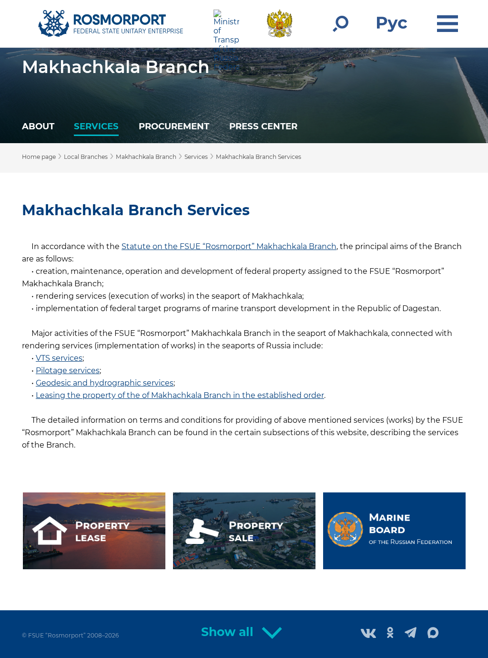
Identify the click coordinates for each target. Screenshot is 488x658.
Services (96, 126)
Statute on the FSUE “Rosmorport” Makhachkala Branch (229, 246)
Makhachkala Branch (116, 66)
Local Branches (86, 156)
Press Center (263, 126)
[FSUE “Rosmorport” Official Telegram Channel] (410, 633)
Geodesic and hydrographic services (104, 382)
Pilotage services (68, 370)
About (38, 126)
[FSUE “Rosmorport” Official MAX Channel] (433, 633)
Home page (39, 156)
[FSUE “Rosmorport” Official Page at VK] (368, 634)
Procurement (174, 126)
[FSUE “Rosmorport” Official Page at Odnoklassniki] (390, 633)
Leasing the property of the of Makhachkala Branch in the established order (180, 395)
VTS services (59, 358)
